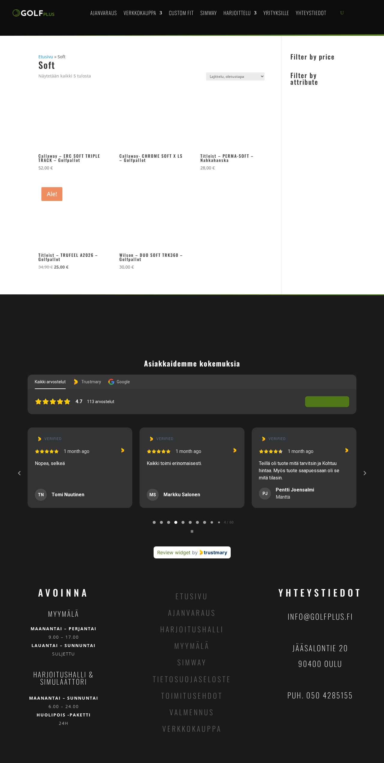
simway (192, 662)
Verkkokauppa (140, 13)
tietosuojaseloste (192, 678)
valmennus (192, 712)
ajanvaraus (192, 612)
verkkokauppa (192, 728)
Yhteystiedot (311, 13)
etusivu (192, 596)
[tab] (154, 522)
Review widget (173, 552)
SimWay (208, 13)
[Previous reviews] (19, 473)
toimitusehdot (192, 695)
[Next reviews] (364, 473)
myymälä (192, 645)
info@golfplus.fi (320, 616)
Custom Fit (181, 13)
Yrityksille (276, 13)
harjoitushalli (192, 629)
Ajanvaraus (103, 13)
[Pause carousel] (192, 531)
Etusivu (45, 56)
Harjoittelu (237, 13)
